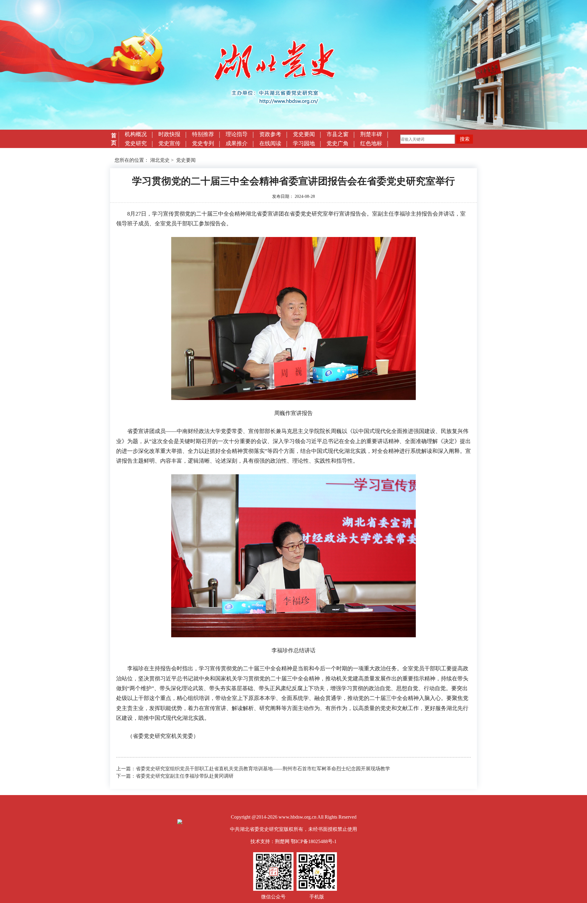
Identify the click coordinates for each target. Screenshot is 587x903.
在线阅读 (270, 143)
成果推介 (237, 143)
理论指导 (237, 134)
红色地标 (371, 143)
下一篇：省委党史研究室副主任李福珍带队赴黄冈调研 (175, 776)
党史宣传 (169, 143)
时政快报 (169, 134)
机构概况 (136, 134)
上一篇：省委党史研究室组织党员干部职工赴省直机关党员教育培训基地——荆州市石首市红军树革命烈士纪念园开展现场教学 (253, 768)
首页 (113, 139)
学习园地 (304, 143)
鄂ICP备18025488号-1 (314, 841)
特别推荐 (203, 134)
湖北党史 (160, 160)
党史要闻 (304, 134)
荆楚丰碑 (371, 134)
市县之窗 (338, 134)
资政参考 (270, 134)
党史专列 (203, 143)
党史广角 (338, 143)
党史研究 (136, 143)
